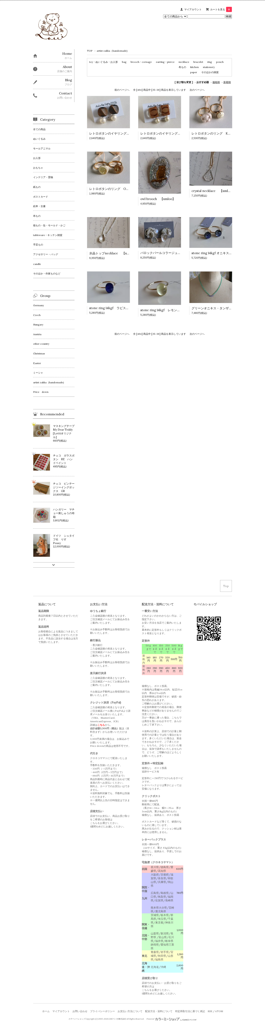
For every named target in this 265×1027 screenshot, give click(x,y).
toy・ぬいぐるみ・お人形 (103, 61)
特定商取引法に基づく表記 (190, 1011)
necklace (184, 61)
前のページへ (121, 89)
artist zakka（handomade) (112, 50)
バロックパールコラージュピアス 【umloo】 (172, 253)
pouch (220, 61)
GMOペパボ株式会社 (117, 1019)
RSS (210, 1011)
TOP (90, 50)
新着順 (227, 82)
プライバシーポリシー (102, 1011)
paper (193, 72)
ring (209, 61)
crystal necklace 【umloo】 (213, 191)
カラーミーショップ (76, 1019)
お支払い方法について (130, 1011)
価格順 (216, 82)
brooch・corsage (141, 61)
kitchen (194, 67)
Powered (150, 1019)
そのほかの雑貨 (210, 72)
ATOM (219, 1011)
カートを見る (220, 9)
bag (124, 61)
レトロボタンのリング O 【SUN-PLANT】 (121, 189)
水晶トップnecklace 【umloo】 (113, 253)
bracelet (198, 61)
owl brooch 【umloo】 (157, 199)
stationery (209, 67)
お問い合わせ (79, 1011)
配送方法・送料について (158, 1011)
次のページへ (197, 89)
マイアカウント (193, 9)
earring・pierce (165, 61)
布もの (182, 67)
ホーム (46, 1011)
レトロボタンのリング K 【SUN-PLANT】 (224, 133)
